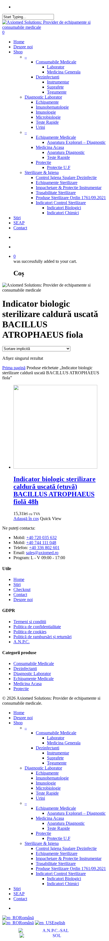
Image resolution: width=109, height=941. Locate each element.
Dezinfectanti (47, 77)
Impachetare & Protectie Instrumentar (68, 187)
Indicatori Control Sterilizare (61, 202)
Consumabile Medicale (56, 61)
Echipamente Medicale (56, 137)
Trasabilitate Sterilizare (56, 192)
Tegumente (57, 92)
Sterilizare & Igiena (42, 172)
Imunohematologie (52, 107)
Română (26, 917)
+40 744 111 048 (41, 542)
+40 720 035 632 (41, 537)
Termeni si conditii (29, 621)
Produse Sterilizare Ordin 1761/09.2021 (71, 197)
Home (18, 41)
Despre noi (23, 46)
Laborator (55, 67)
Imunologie (46, 112)
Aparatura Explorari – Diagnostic (76, 142)
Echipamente (47, 102)
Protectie (43, 162)
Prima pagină (13, 367)
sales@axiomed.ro (42, 552)
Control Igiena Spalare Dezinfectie (66, 177)
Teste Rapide (47, 122)
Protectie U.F (58, 167)
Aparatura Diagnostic (66, 152)
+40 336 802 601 (44, 547)
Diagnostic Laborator (43, 97)
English (58, 922)
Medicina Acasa (50, 147)
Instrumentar (58, 82)
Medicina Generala (63, 72)
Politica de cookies (29, 631)
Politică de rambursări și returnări (42, 636)
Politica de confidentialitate (37, 626)
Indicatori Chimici (63, 212)
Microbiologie (48, 117)
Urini (40, 127)
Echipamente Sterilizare (56, 182)
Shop (18, 51)
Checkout (21, 589)
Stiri (17, 217)
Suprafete (55, 87)
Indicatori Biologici (64, 207)
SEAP (19, 222)
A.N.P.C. (21, 641)
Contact (20, 227)
